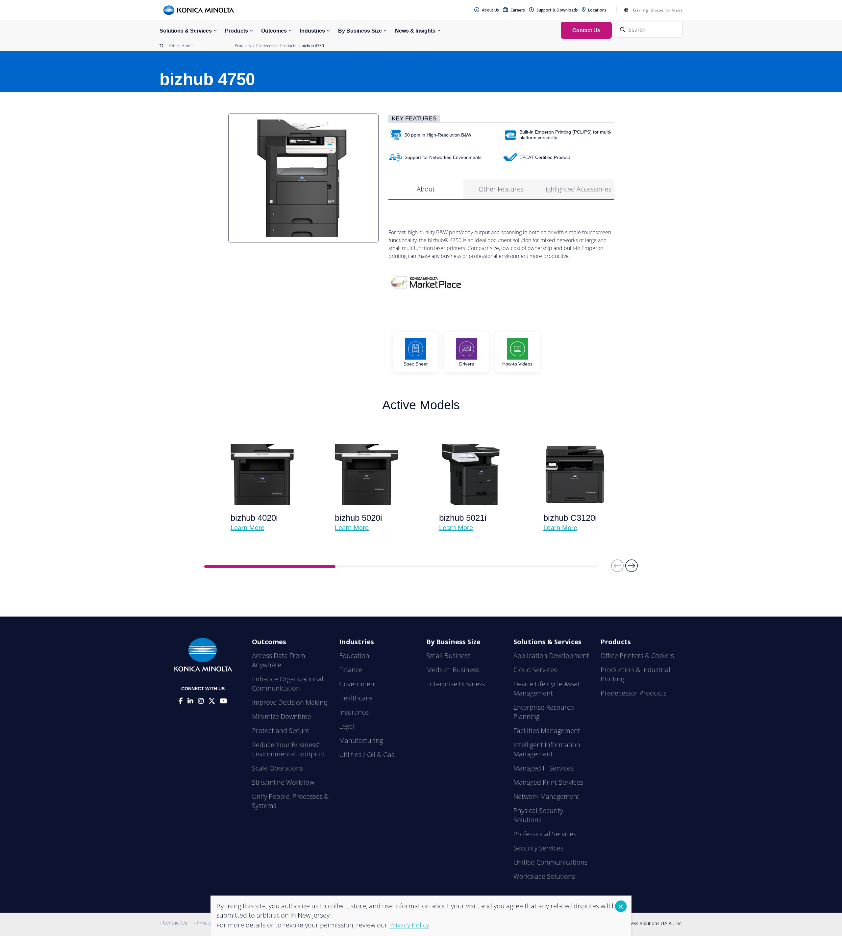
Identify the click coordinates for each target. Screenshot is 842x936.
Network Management (546, 796)
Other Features (501, 189)
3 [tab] (532, 566)
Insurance (354, 712)
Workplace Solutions (544, 876)
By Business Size (360, 31)
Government (358, 683)
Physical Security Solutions (538, 815)
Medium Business (452, 669)
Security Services (538, 848)
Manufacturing (361, 740)
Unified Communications (550, 862)
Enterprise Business (455, 683)
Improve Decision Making (289, 702)
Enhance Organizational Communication (287, 683)
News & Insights (415, 31)
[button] (631, 568)
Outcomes (274, 31)
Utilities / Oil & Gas (366, 754)
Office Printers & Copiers (637, 655)
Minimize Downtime (281, 716)
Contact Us (175, 922)
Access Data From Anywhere (278, 660)
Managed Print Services (548, 782)
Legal (347, 726)
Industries (312, 31)
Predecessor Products (276, 45)
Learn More (247, 527)
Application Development (551, 655)
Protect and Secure (281, 730)
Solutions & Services (186, 31)
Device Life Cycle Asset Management (546, 688)
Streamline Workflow (283, 782)
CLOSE (621, 906)
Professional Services (544, 833)
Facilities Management (546, 730)
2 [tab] (401, 566)
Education (354, 655)
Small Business (448, 655)
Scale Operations (277, 768)
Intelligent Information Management (546, 749)
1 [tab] (269, 566)
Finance (350, 669)
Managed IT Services (543, 768)
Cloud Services (535, 669)
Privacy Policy (211, 922)
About (426, 189)
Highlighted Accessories (576, 189)
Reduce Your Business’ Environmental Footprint (288, 749)
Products (236, 31)
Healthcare (355, 698)
